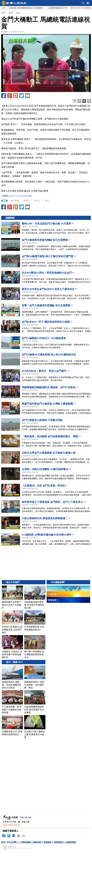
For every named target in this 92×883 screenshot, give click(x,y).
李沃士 (37, 200)
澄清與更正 (59, 842)
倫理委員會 (71, 842)
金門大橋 (14, 200)
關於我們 (37, 842)
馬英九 (26, 200)
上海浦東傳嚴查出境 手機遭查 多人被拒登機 (50, 8)
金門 (47, 200)
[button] (46, 63)
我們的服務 (26, 842)
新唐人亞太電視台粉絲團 (21, 196)
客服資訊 (47, 842)
